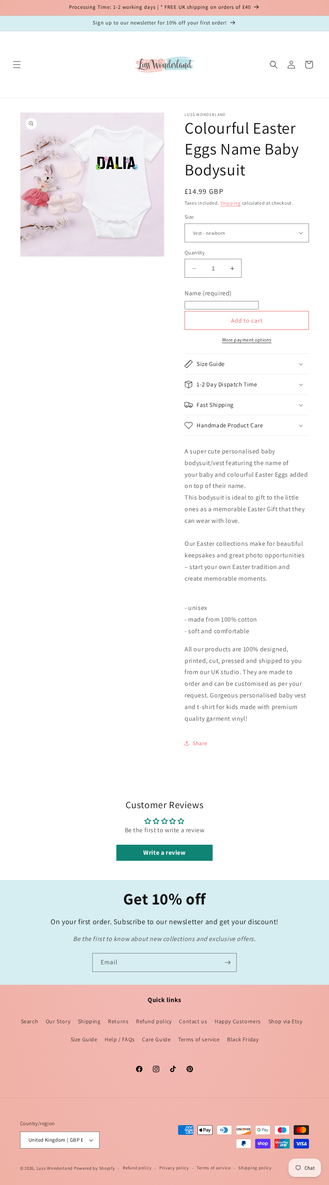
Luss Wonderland (55, 1168)
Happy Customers (238, 1021)
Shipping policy (255, 1168)
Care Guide (156, 1039)
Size (189, 216)
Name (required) (208, 293)
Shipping (230, 203)
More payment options (247, 340)
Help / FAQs (120, 1039)
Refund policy (154, 1021)
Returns (118, 1021)
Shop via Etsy (285, 1021)
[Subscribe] (227, 962)
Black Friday (242, 1039)
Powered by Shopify (94, 1168)
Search (30, 1021)
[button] (17, 64)
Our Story (58, 1021)
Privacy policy (174, 1168)
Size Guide (84, 1039)
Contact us (193, 1021)
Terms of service (199, 1039)
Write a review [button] (164, 852)
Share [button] (200, 743)
